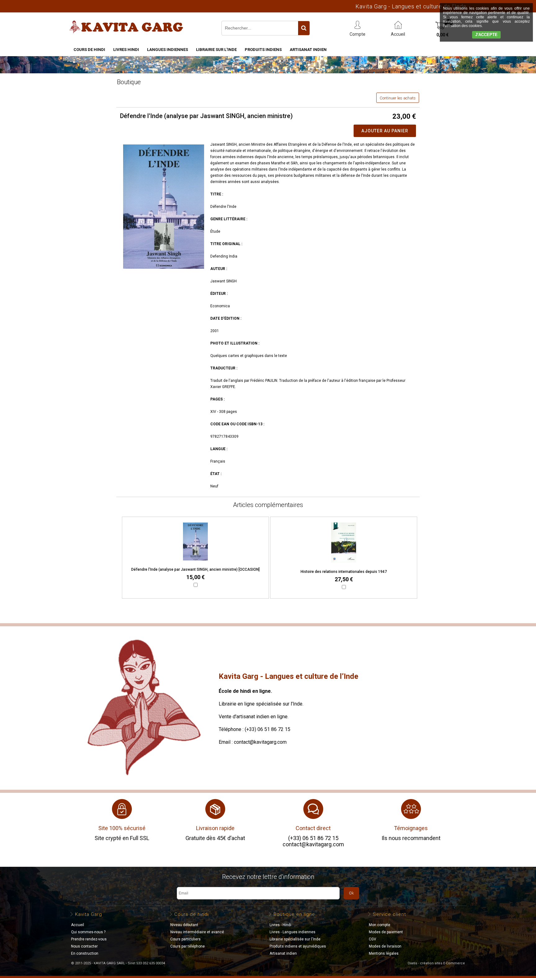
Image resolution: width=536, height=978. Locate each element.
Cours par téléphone (187, 946)
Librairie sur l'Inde (216, 49)
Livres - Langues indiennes (292, 932)
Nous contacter (84, 946)
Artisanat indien (308, 49)
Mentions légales (384, 953)
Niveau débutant (184, 925)
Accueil (77, 925)
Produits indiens (263, 49)
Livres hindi (126, 49)
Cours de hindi (89, 49)
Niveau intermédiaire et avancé (197, 932)
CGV (372, 939)
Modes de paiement (386, 932)
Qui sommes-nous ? (88, 932)
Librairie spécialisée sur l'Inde (295, 939)
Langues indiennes (167, 49)
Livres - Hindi (280, 925)
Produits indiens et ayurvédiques (298, 946)
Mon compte (379, 925)
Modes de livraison (385, 946)
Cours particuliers (185, 939)
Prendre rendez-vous (89, 939)
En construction (84, 953)
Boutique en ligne (294, 914)
